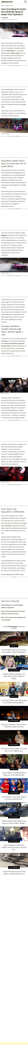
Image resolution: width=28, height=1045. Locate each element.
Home (2, 5)
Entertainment (9, 5)
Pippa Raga (5, 17)
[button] (26, 2)
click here (8, 525)
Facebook (4, 341)
